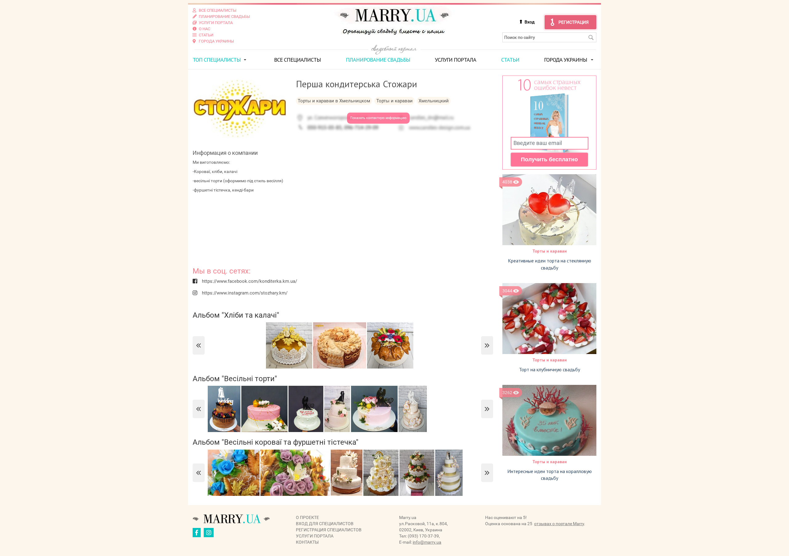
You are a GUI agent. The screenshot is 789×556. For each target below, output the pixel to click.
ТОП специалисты (217, 59)
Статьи (510, 59)
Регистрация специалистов (329, 529)
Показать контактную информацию (378, 118)
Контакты (307, 542)
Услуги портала (455, 59)
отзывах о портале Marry (559, 523)
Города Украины (565, 59)
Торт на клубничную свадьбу (549, 369)
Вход (529, 21)
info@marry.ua (427, 542)
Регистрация (573, 22)
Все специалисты (297, 59)
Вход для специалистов (325, 523)
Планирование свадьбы (378, 59)
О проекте (307, 517)
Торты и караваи (549, 251)
